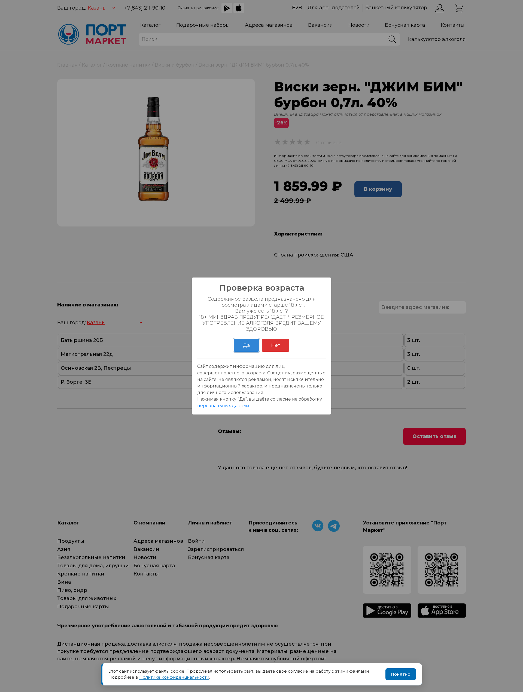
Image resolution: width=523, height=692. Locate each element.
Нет (275, 345)
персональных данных (223, 405)
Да (246, 345)
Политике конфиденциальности (174, 677)
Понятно (400, 674)
